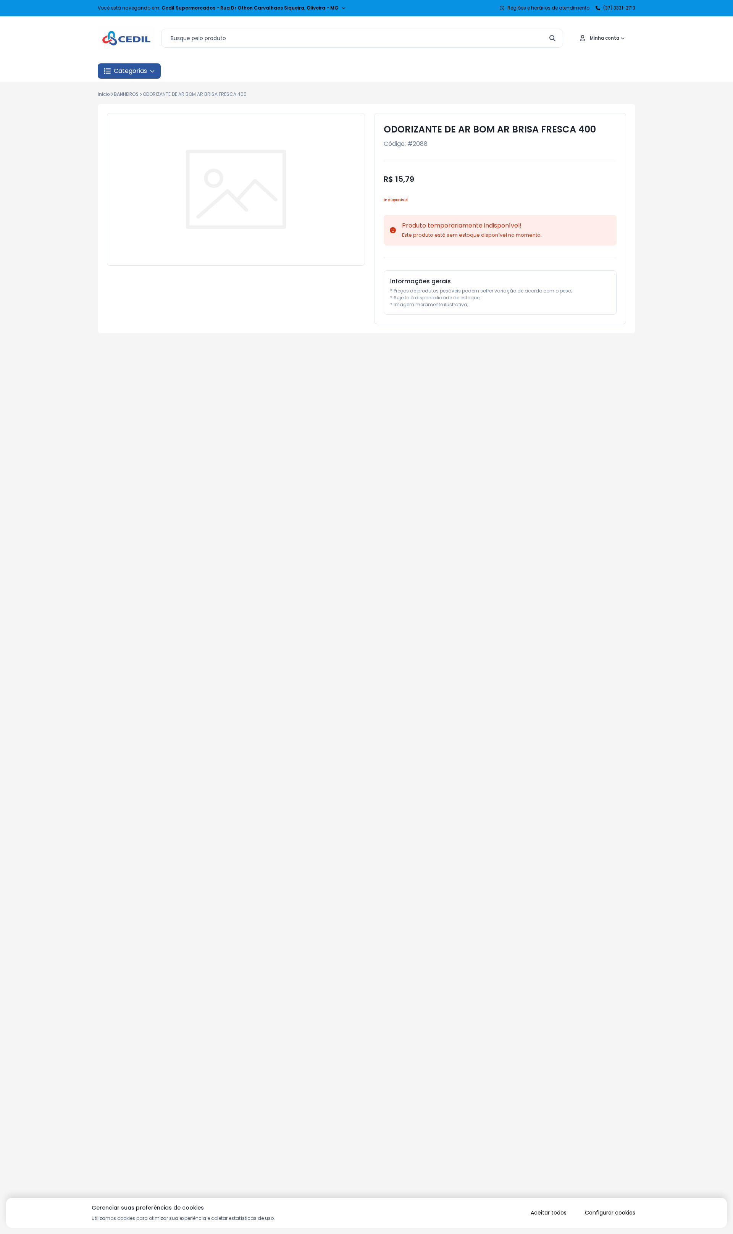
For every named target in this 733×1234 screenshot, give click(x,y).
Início (104, 94)
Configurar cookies (610, 1212)
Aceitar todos (549, 1212)
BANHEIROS (126, 94)
